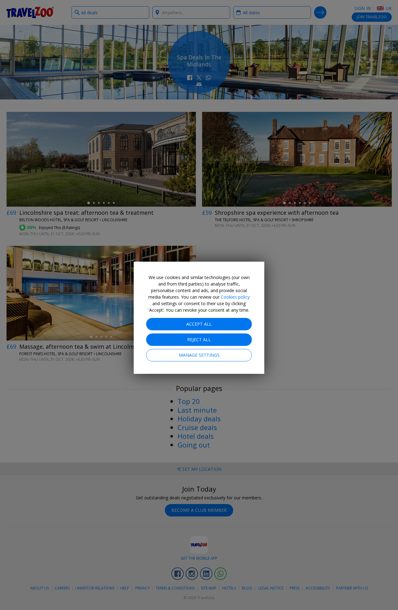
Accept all (199, 324)
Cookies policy (235, 297)
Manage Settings (199, 355)
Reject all (199, 339)
